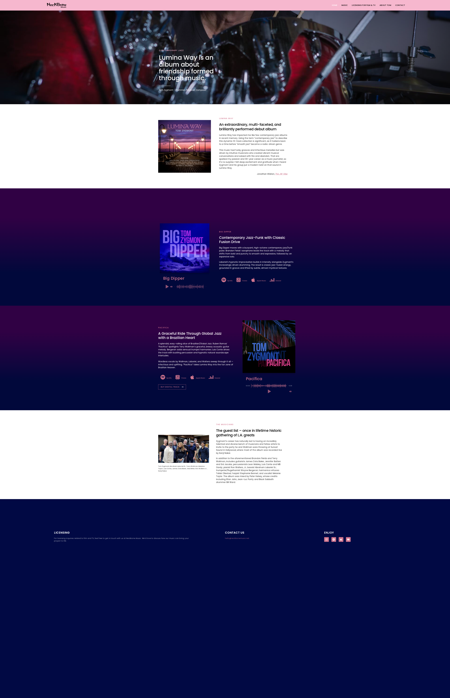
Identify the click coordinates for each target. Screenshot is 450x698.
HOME (334, 5)
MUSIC (344, 5)
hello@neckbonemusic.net (237, 538)
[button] (167, 287)
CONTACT (400, 5)
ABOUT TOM (385, 5)
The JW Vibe (281, 174)
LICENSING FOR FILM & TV (363, 5)
